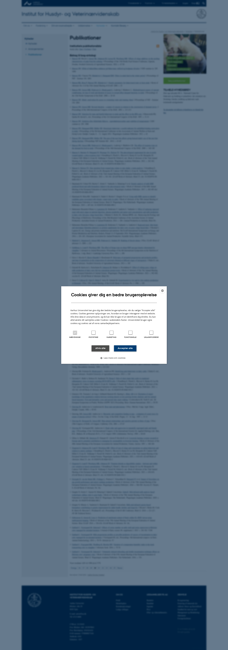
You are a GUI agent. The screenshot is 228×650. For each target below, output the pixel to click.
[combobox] (162, 290)
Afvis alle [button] (100, 348)
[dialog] (114, 325)
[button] (113, 358)
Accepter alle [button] (125, 348)
